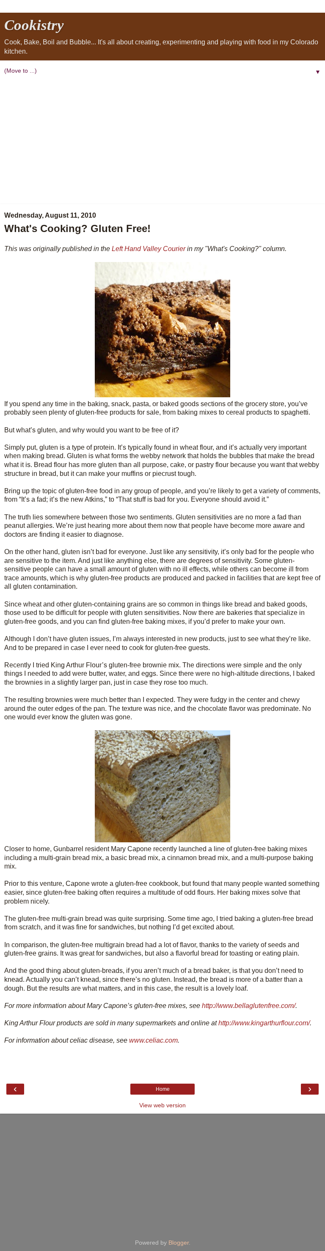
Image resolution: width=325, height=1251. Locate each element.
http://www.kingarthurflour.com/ (264, 1023)
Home (163, 1089)
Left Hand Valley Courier (148, 248)
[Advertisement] (162, 141)
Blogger (178, 1242)
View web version (162, 1105)
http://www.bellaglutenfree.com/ (248, 1005)
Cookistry (34, 25)
